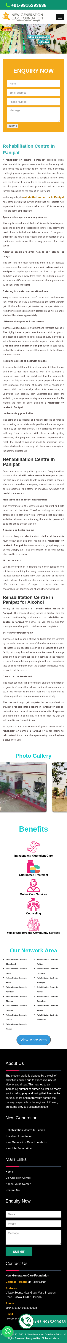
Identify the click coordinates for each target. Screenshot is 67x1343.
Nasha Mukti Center (18, 1183)
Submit (19, 1251)
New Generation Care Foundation (27, 1142)
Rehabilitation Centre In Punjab (25, 1129)
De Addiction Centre (18, 1177)
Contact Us (13, 1189)
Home (9, 1171)
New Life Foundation (19, 1148)
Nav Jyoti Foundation (19, 1136)
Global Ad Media (50, 1338)
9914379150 (13, 1307)
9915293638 (29, 1307)
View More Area (33, 1040)
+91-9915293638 (29, 5)
